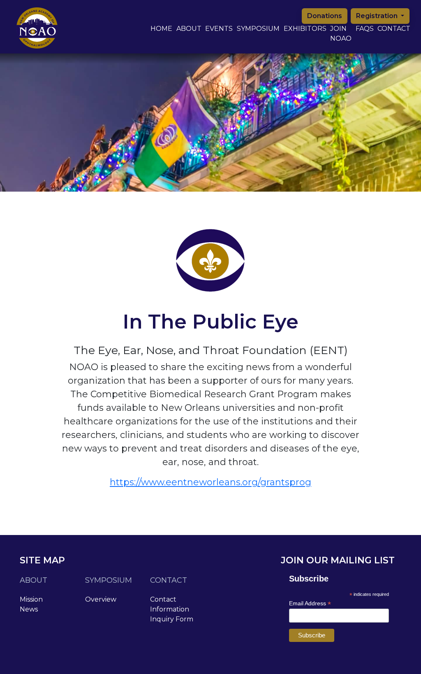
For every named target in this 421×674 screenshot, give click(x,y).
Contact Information (169, 604)
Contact (393, 28)
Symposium (258, 28)
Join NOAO (341, 33)
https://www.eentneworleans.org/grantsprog (210, 482)
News (29, 609)
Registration (377, 16)
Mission (31, 599)
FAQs (365, 28)
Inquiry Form (171, 619)
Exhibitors (305, 28)
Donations (324, 16)
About (188, 28)
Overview (100, 599)
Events (219, 28)
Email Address (310, 603)
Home (161, 28)
